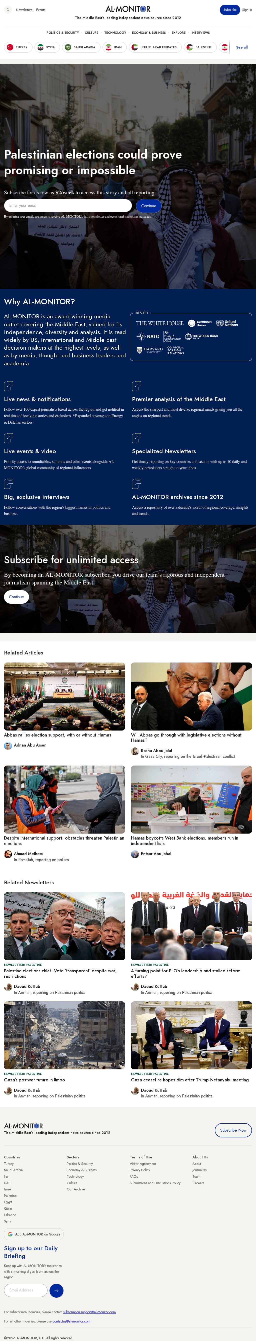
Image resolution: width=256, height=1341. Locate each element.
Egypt (8, 1201)
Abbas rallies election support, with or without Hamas (57, 735)
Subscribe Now (233, 1130)
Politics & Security (62, 32)
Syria (7, 1221)
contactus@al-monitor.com (71, 1321)
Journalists (199, 1169)
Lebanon (10, 1214)
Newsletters (24, 9)
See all (242, 47)
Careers (198, 1182)
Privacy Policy (140, 1169)
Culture (91, 32)
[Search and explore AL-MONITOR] (8, 10)
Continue (16, 597)
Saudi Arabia (13, 1169)
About (196, 1163)
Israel (8, 1189)
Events (40, 9)
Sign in (247, 10)
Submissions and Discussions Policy (155, 1182)
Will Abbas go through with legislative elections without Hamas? (186, 738)
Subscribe (230, 10)
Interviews (201, 32)
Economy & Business (149, 32)
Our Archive (76, 1189)
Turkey (9, 1163)
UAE (7, 1182)
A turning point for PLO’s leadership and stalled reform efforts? (185, 974)
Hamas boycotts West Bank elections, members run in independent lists (184, 841)
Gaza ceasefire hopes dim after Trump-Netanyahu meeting (190, 1080)
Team (196, 1176)
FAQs (134, 1176)
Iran (7, 1176)
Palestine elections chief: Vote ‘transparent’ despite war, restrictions (60, 974)
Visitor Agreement (143, 1163)
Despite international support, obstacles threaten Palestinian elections (64, 841)
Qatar (8, 1208)
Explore (179, 32)
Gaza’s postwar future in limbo (34, 1080)
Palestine (10, 1195)
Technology (115, 32)
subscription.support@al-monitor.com (89, 1311)
